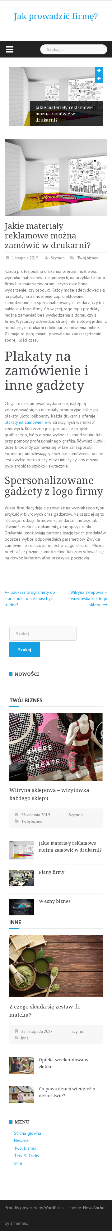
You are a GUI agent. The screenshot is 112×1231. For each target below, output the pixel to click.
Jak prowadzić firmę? (56, 16)
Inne (15, 922)
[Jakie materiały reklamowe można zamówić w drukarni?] (21, 849)
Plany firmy (51, 872)
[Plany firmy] (21, 877)
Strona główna (27, 1133)
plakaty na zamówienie (26, 422)
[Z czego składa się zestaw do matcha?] (56, 965)
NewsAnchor (94, 1207)
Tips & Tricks (26, 1155)
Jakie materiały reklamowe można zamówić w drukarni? (64, 114)
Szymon (58, 258)
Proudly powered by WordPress (34, 1207)
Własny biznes (55, 901)
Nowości (22, 1140)
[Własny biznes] (21, 906)
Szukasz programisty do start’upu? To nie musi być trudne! (30, 598)
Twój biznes (87, 258)
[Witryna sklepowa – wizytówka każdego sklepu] (56, 746)
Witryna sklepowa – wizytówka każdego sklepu (88, 598)
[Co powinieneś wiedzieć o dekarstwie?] (21, 1094)
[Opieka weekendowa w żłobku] (21, 1065)
